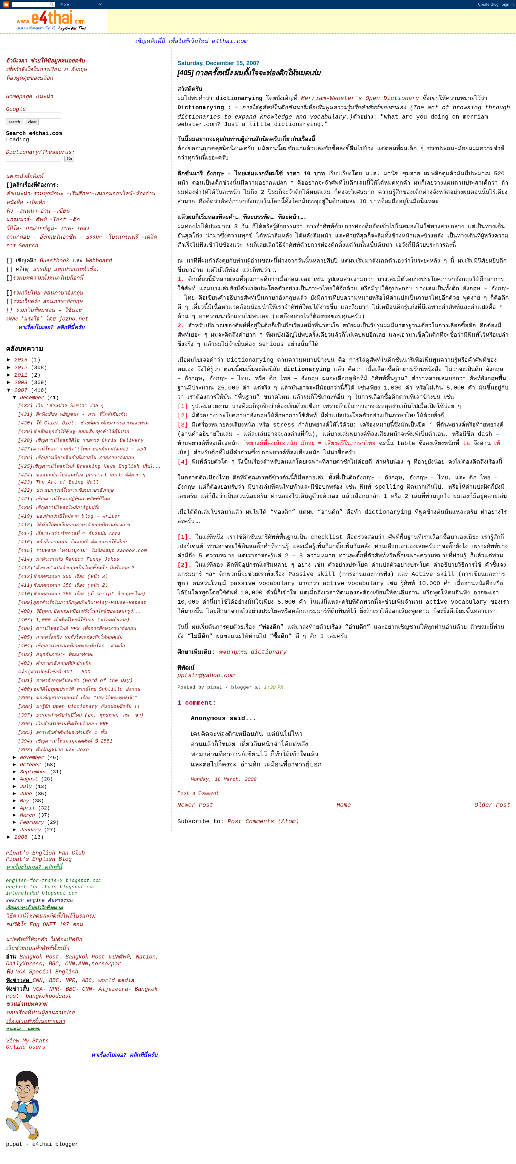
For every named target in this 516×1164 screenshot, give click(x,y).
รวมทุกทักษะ (48, 194)
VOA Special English (42, 972)
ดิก (76, 220)
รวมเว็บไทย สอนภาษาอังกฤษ (48, 293)
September (35, 772)
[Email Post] (287, 687)
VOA (38, 989)
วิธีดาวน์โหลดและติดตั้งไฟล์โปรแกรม (50, 916)
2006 (22, 837)
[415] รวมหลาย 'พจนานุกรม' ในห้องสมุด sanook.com (82, 550)
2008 (22, 383)
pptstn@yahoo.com (206, 675)
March (29, 815)
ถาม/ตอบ (19, 237)
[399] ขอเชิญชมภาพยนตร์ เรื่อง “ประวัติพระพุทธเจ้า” (77, 698)
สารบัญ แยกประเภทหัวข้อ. (66, 269)
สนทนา (28, 211)
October (32, 765)
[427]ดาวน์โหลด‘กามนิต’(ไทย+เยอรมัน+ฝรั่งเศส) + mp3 (82, 449)
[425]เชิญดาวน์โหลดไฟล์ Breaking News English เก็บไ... (89, 466)
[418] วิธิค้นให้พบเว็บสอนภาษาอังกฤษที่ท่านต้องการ (74, 525)
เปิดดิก (37, 203)
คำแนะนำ (18, 194)
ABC (87, 981)
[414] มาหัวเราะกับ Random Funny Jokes (68, 559)
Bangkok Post (39, 957)
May (26, 801)
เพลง (83, 229)
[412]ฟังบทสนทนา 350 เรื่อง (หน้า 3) (63, 576)
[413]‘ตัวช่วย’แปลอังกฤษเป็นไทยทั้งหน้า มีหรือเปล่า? (76, 568)
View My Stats (27, 1041)
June (27, 794)
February (33, 822)
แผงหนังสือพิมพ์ (24, 177)
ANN (83, 964)
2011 (22, 375)
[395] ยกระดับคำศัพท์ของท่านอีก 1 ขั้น (62, 732)
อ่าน (46, 211)
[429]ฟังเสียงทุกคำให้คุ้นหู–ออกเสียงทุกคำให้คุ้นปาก (73, 432)
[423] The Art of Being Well (58, 482)
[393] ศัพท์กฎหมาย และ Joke (53, 750)
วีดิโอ (12, 229)
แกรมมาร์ (17, 220)
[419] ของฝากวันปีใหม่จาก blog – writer (69, 516)
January (32, 830)
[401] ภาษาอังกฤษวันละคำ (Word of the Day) (75, 680)
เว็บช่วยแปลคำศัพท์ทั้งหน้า (37, 948)
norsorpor (106, 964)
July (27, 786)
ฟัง (11, 211)
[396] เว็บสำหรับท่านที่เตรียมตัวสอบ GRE (63, 724)
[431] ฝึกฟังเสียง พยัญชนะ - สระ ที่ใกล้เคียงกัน (72, 414)
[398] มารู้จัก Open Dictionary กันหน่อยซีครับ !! (79, 706)
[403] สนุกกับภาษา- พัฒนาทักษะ (55, 654)
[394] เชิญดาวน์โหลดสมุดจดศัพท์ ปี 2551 (65, 741)
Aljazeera (113, 989)
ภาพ (66, 229)
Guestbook (54, 261)
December (33, 398)
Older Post (492, 805)
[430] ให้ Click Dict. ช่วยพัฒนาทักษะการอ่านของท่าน (83, 423)
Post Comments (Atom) (263, 821)
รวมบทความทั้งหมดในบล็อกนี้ (48, 278)
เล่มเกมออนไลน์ (113, 194)
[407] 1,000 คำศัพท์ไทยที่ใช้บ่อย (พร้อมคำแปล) (74, 620)
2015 (22, 360)
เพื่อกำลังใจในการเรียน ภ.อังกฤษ (46, 70)
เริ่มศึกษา (80, 194)
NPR (70, 981)
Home (344, 805)
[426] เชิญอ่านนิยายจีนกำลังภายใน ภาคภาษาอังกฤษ (76, 458)
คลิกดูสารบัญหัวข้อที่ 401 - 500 (54, 672)
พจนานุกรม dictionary (253, 652)
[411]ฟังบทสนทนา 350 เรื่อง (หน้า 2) (63, 585)
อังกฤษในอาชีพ (59, 237)
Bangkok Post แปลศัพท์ (97, 957)
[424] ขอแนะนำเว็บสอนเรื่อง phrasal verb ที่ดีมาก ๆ (81, 475)
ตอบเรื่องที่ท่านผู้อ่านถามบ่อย (40, 1013)
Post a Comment (198, 793)
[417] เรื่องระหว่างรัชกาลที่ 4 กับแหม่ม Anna (69, 533)
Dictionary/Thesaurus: (40, 152)
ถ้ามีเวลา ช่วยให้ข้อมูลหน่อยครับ (45, 61)
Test (61, 220)
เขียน (63, 211)
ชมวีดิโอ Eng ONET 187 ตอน (44, 925)
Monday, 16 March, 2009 (224, 779)
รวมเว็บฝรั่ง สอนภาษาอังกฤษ (47, 302)
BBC (54, 964)
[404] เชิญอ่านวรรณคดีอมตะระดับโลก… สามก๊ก (71, 646)
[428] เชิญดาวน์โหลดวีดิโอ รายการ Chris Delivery (81, 440)
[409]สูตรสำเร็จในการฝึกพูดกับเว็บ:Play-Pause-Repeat (82, 602)
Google (16, 109)
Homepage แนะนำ (29, 97)
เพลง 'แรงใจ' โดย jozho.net (47, 319)
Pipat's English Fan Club (45, 853)
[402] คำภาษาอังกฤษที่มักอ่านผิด (54, 663)
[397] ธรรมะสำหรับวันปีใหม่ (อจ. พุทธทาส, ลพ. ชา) (81, 715)
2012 (22, 368)
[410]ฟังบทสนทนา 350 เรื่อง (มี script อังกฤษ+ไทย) (81, 594)
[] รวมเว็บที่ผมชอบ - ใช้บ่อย (44, 310)
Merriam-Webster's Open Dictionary (360, 98)
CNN (70, 964)
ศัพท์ (43, 220)
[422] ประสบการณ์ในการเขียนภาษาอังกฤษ (65, 490)
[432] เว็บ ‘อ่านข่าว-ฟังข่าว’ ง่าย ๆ (60, 406)
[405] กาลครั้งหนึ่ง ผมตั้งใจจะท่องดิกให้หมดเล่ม (248, 72)
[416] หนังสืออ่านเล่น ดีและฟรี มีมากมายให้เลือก (72, 542)
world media (116, 981)
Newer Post (195, 805)
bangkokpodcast (49, 996)
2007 (22, 390)
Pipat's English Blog (39, 859)
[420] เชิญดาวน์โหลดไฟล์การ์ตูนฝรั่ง (58, 507)
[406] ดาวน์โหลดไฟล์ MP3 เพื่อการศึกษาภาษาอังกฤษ (77, 628)
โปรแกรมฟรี (124, 237)
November (33, 757)
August (30, 779)
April (29, 808)
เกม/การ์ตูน (39, 229)
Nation (146, 957)
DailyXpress (24, 964)
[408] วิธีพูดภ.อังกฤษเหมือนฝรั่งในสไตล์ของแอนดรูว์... (80, 611)
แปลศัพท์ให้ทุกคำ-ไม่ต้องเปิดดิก (44, 940)
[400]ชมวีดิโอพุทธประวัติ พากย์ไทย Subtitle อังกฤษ (79, 689)
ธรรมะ (95, 237)
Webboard (99, 261)
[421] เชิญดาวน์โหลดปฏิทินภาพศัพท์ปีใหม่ (64, 499)
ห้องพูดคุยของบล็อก (29, 78)
